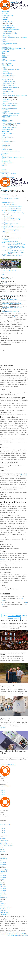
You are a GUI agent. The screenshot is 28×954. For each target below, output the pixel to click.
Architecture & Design (7, 129)
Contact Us (3, 886)
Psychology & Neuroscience (9, 60)
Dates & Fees (5, 89)
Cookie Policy (23, 934)
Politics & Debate (6, 116)
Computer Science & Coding (9, 32)
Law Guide (2, 910)
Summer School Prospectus (9, 270)
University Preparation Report (9, 295)
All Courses (3, 838)
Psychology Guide (4, 914)
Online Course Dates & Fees (9, 219)
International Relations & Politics (10, 198)
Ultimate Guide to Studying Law (10, 299)
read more (2, 662)
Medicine (4, 15)
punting (2, 559)
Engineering (5, 44)
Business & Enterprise (7, 28)
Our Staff (2, 892)
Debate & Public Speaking (8, 40)
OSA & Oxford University (6, 845)
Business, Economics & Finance (10, 186)
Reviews (4, 259)
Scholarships (3, 894)
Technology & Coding (7, 120)
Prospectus (3, 903)
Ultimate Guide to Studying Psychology (12, 307)
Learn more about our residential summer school (15, 616)
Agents (2, 895)
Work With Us (3, 897)
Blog (3, 274)
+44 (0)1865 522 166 (5, 786)
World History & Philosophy (9, 177)
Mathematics (5, 161)
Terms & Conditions (14, 934)
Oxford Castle (23, 475)
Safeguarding (4, 934)
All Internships (4, 870)
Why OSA (4, 254)
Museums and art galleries (10, 515)
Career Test (5, 291)
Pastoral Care (5, 81)
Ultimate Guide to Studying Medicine (11, 303)
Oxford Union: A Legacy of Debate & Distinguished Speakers (13, 653)
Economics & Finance (7, 149)
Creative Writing (6, 36)
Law (3, 52)
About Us (4, 242)
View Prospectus (8, 764)
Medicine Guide (4, 912)
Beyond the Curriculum (8, 77)
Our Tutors (3, 862)
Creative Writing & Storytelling (9, 108)
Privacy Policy (24, 935)
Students (4, 250)
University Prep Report (6, 907)
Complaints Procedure (14, 935)
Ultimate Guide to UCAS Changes (10, 311)
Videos (3, 85)
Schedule (4, 69)
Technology (4, 19)
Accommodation (6, 73)
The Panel (4, 282)
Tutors (3, 246)
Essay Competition (6, 278)
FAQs (3, 93)
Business (4, 11)
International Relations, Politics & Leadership (13, 48)
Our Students (3, 864)
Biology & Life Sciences (7, 133)
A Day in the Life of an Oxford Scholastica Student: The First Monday (13, 719)
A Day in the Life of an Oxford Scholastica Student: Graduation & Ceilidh (13, 686)
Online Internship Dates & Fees (10, 223)
